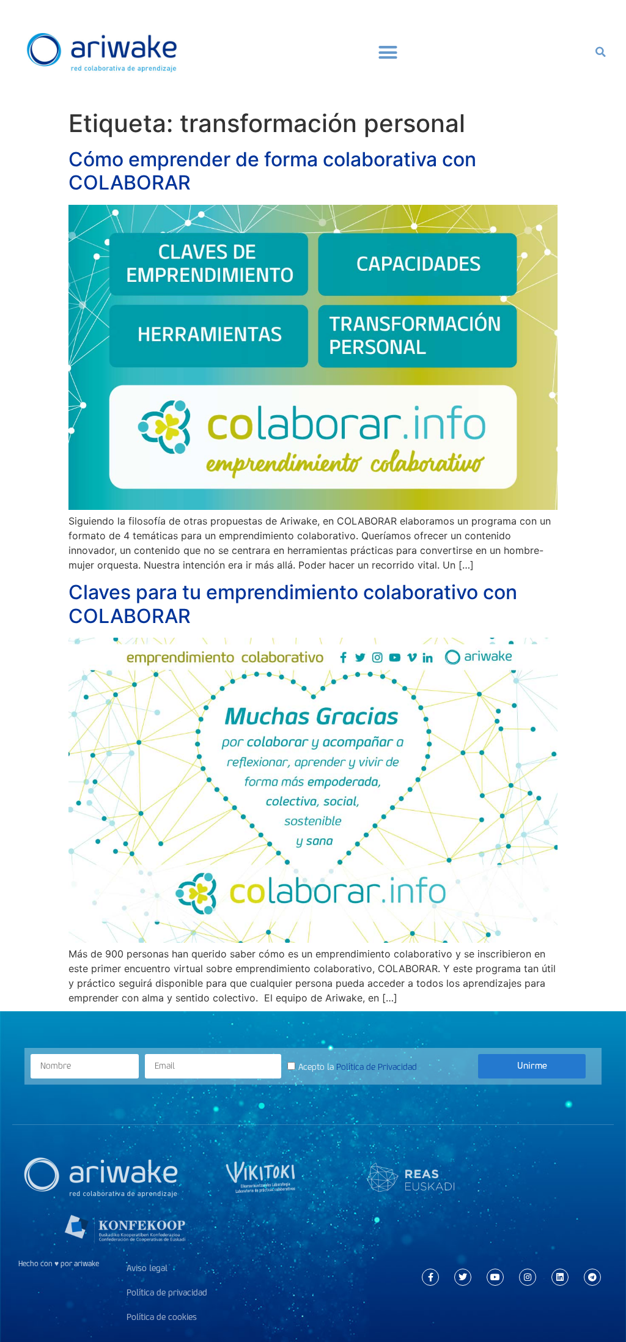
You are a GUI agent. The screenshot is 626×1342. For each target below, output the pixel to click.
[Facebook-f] (430, 1277)
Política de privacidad (167, 1293)
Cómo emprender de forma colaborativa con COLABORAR (272, 170)
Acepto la (357, 1066)
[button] (388, 52)
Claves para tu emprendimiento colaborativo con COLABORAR (292, 603)
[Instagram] (527, 1277)
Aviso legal (147, 1268)
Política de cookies (162, 1317)
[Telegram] (592, 1277)
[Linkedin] (560, 1277)
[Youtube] (495, 1277)
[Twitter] (462, 1277)
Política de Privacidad (376, 1066)
